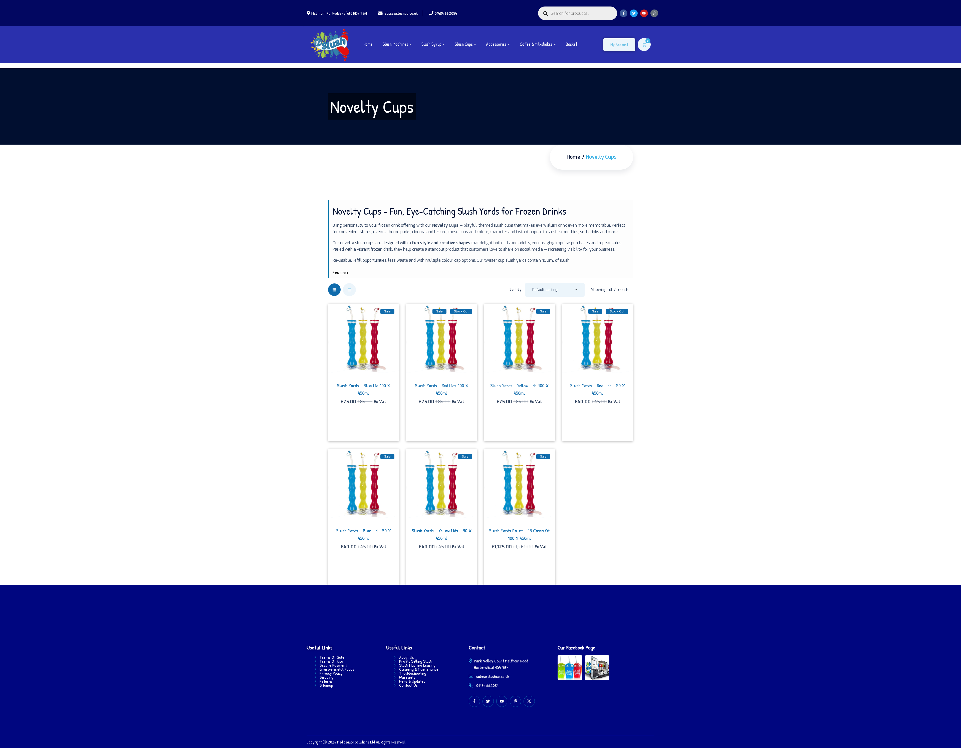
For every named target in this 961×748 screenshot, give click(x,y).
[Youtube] (644, 13)
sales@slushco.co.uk (401, 13)
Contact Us (408, 685)
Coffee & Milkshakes (536, 44)
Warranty (407, 677)
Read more (340, 272)
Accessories (496, 44)
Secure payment (333, 665)
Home (368, 44)
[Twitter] (634, 13)
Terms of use (331, 661)
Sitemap (326, 685)
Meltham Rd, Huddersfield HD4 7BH (339, 13)
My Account (619, 44)
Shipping (326, 677)
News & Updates (412, 681)
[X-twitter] (529, 701)
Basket (571, 44)
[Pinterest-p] (654, 13)
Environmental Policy (337, 669)
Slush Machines (395, 44)
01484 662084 (446, 13)
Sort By (515, 289)
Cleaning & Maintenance (418, 669)
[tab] (334, 289)
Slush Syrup (431, 44)
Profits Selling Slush (415, 661)
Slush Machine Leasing (417, 665)
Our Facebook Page (576, 647)
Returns (326, 681)
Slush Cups (464, 44)
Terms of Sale (332, 657)
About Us (406, 657)
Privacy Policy (331, 673)
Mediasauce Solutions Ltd (356, 742)
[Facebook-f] (623, 13)
